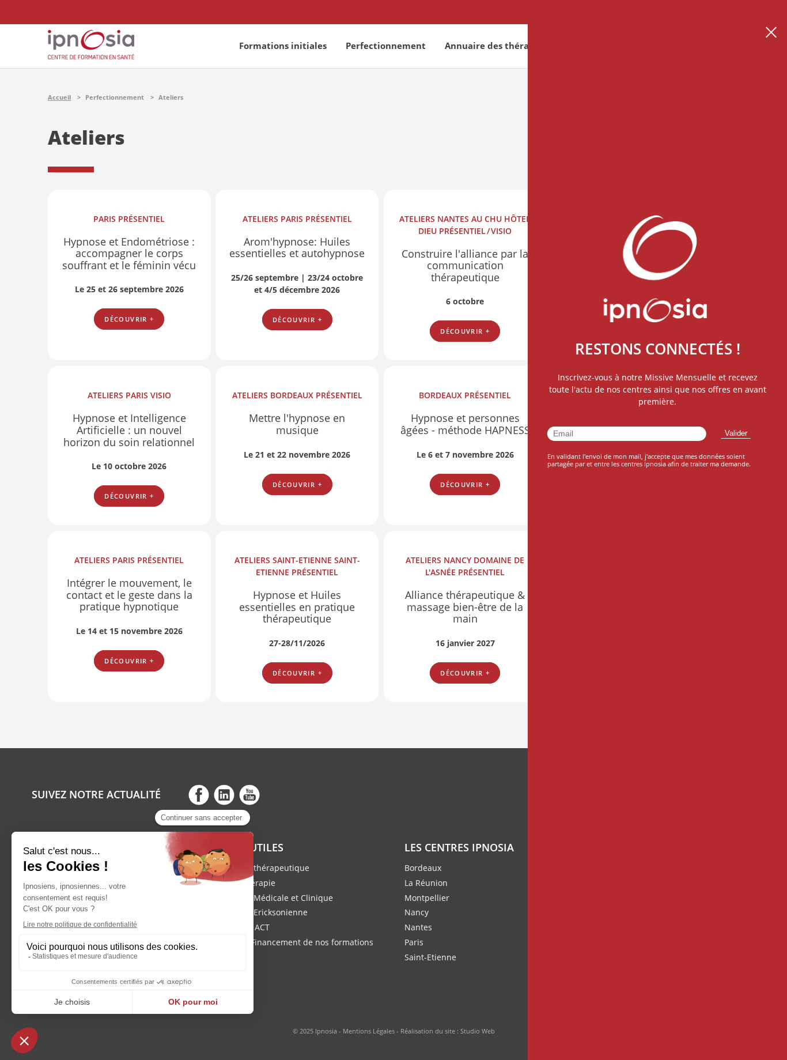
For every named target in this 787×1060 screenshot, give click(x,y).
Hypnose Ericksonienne (263, 912)
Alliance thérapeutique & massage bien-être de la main (465, 606)
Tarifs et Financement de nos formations (295, 942)
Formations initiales (283, 45)
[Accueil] (91, 56)
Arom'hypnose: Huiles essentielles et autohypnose (297, 248)
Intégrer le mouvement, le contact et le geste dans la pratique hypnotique (129, 594)
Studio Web (477, 1031)
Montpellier (426, 897)
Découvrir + (129, 319)
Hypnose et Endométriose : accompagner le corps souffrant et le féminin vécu (129, 253)
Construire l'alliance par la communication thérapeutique (465, 265)
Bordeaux (422, 867)
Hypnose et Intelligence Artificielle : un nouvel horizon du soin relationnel (129, 429)
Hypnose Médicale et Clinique (275, 897)
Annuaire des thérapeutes (502, 45)
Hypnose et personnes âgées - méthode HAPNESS (465, 424)
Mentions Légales (369, 1031)
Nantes (418, 927)
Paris (413, 942)
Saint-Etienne (430, 957)
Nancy (416, 912)
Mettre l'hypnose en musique (297, 424)
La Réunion (426, 882)
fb (198, 794)
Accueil (59, 97)
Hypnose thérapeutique (263, 867)
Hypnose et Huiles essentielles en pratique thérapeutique (297, 606)
